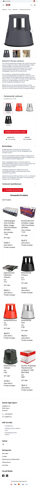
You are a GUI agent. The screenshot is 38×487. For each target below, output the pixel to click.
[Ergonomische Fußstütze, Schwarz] (10, 264)
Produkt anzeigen (9, 247)
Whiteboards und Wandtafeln (10, 459)
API (3, 444)
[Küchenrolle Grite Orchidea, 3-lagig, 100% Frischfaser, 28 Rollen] (28, 212)
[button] (32, 31)
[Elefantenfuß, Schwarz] (28, 264)
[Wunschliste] (35, 5)
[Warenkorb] (31, 5)
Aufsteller (5, 465)
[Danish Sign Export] (8, 5)
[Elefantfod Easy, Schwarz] (10, 357)
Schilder (4, 456)
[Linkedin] (7, 476)
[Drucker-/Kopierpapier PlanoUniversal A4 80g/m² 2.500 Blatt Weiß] (28, 357)
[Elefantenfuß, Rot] (10, 311)
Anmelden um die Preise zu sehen (15, 132)
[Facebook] (3, 476)
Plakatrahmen (6, 462)
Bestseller (5, 453)
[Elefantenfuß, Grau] (28, 311)
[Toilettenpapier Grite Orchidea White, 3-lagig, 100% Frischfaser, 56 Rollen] (10, 212)
